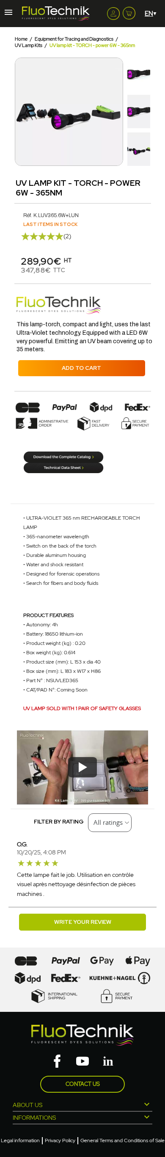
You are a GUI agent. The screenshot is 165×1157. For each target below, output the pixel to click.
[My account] (113, 13)
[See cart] (129, 11)
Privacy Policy (60, 1140)
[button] (22, 111)
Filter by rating (59, 821)
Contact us (83, 1084)
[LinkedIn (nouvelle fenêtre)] (107, 1062)
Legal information (20, 1140)
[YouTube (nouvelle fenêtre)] (82, 1062)
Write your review (82, 922)
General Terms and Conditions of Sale (122, 1140)
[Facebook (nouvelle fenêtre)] (57, 1062)
